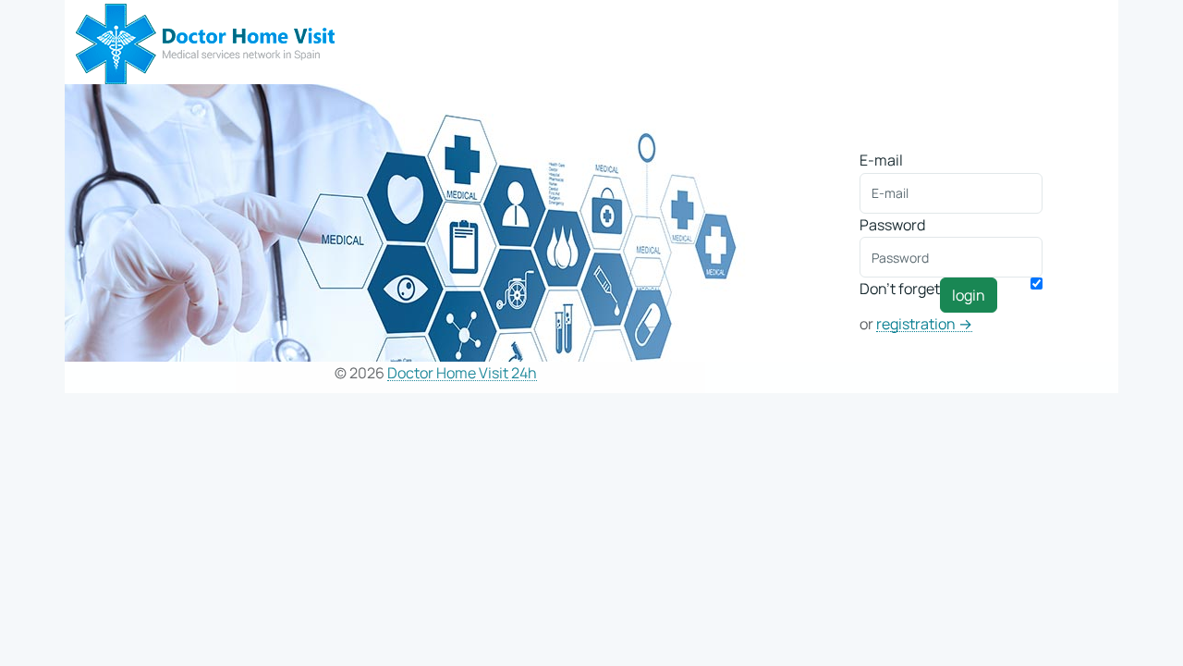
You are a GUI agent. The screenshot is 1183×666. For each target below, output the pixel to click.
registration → (924, 324)
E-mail (881, 160)
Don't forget (900, 288)
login (968, 295)
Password (892, 225)
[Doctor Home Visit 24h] (205, 41)
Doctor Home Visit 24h (462, 373)
